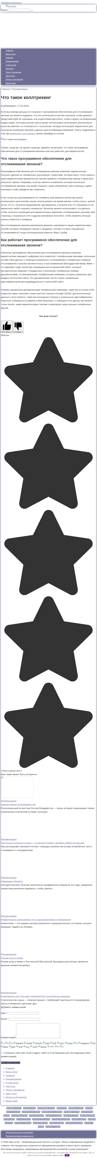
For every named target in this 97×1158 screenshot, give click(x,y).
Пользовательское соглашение (19, 1133)
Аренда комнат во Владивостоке (18, 804)
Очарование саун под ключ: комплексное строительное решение (35, 996)
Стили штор (11, 65)
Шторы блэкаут (23, 1119)
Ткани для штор (36, 1115)
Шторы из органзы (74, 1123)
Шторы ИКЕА (9, 1119)
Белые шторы (29, 1108)
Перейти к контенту (11, 2)
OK (67, 1155)
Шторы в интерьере (14, 79)
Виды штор (10, 54)
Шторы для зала (40, 1123)
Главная (9, 51)
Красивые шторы (71, 1112)
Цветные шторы (87, 1115)
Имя (4, 1013)
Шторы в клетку (79, 1119)
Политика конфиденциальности (19, 1136)
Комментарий (8, 1037)
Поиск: (5, 10)
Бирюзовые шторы (46, 1108)
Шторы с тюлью (53, 1127)
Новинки (9, 58)
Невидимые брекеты (12, 881)
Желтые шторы (13, 1112)
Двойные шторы (76, 1108)
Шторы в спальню (23, 1123)
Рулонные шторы (19, 1115)
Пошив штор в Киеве (12, 958)
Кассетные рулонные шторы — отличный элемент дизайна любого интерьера (42, 843)
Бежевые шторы (13, 1108)
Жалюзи (89, 1108)
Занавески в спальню (52, 1112)
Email (4, 1019)
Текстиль (9, 69)
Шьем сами (11, 83)
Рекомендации (12, 61)
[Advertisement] (48, 29)
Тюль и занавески (13, 72)
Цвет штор (10, 76)
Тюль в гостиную (54, 1115)
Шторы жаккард (56, 1123)
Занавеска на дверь (31, 1112)
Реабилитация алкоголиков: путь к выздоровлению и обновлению (36, 919)
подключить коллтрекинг (23, 133)
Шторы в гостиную (41, 1119)
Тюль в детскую (71, 1115)
